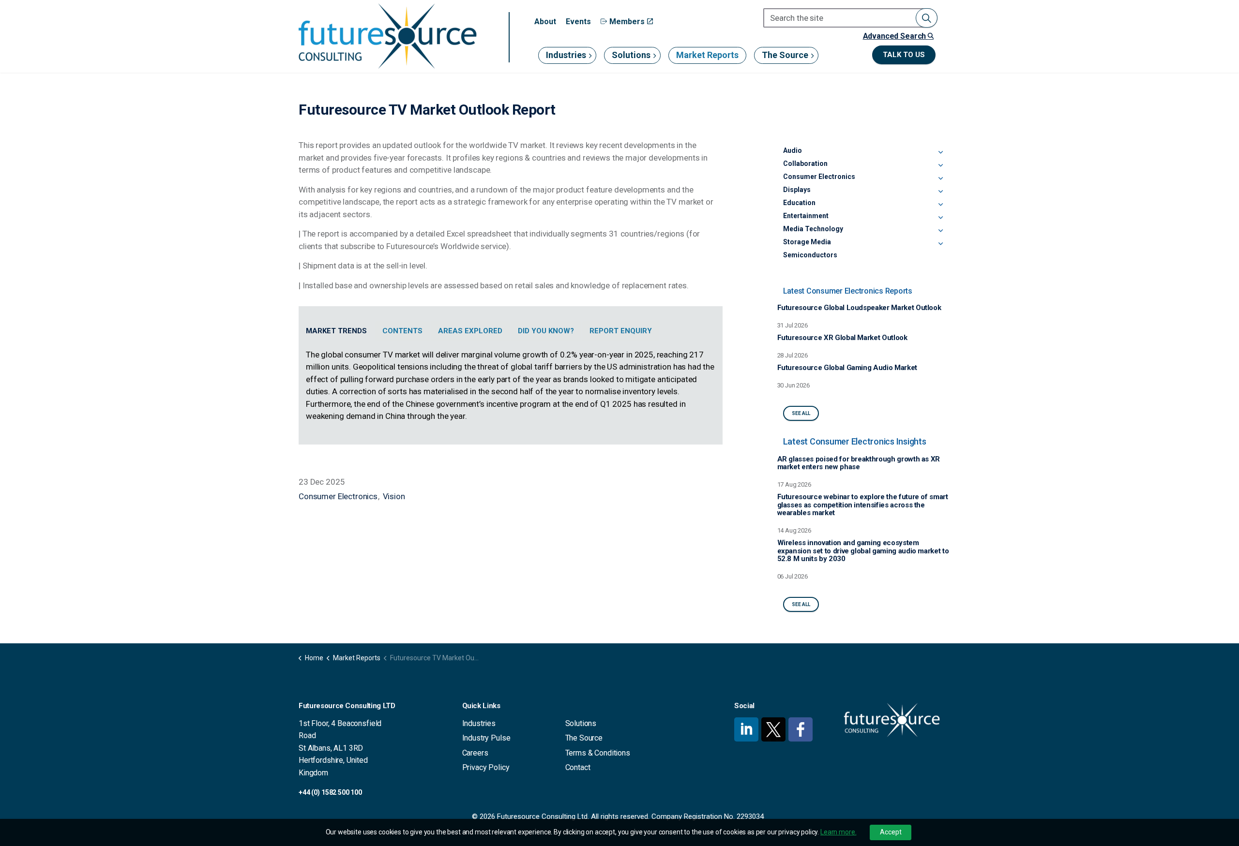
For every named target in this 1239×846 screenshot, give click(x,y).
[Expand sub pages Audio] (940, 152)
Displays (797, 189)
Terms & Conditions (597, 752)
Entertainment (806, 216)
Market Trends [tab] (336, 331)
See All (801, 413)
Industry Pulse (486, 737)
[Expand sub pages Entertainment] (940, 217)
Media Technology (813, 229)
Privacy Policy (486, 767)
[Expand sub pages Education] (940, 204)
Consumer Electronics (338, 496)
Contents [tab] (402, 331)
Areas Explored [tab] (470, 331)
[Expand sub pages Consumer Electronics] (940, 178)
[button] (926, 18)
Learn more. (838, 832)
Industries (566, 55)
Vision (394, 496)
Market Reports (707, 55)
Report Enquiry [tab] (620, 331)
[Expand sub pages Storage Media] (940, 244)
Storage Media (807, 242)
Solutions (631, 55)
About (545, 21)
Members (627, 21)
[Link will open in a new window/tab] (746, 729)
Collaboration (805, 163)
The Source (785, 55)
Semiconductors (810, 255)
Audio (792, 150)
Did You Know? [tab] (546, 331)
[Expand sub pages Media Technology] (940, 231)
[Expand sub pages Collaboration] (940, 165)
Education (799, 203)
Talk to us (904, 54)
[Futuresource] (387, 36)
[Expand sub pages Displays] (940, 191)
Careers (475, 752)
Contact (577, 767)
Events (578, 21)
